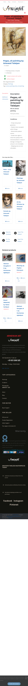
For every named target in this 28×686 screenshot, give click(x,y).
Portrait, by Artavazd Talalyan (6, 213)
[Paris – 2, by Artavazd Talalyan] (7, 163)
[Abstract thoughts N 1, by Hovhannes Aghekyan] (21, 295)
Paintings (10, 84)
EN (5, 368)
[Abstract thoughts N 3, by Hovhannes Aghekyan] (7, 257)
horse (16, 86)
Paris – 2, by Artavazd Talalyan (7, 172)
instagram (18, 500)
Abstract (10, 517)
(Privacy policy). (26, 678)
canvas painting (10, 86)
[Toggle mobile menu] (25, 13)
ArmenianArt (15, 514)
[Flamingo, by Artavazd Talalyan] (21, 168)
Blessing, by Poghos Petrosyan (20, 268)
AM (3, 368)
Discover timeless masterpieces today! (13, 466)
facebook (7, 500)
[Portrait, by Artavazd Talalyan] (7, 201)
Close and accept (14, 683)
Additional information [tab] (5, 98)
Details (8, 188)
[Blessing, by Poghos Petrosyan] (21, 258)
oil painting (21, 86)
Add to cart (19, 279)
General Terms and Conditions (13, 516)
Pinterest (14, 504)
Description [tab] (5, 93)
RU (8, 368)
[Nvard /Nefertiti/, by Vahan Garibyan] (7, 292)
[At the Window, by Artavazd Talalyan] (21, 196)
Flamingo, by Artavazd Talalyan (20, 180)
